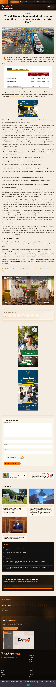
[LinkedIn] (19, 316)
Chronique (3, 676)
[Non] (54, 683)
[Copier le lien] (37, 316)
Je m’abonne (28, 588)
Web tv (3, 672)
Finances (31, 657)
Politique (31, 661)
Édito (2, 670)
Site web (6, 449)
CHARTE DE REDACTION (7, 605)
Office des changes (15, 96)
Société (31, 664)
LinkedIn (31, 674)
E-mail (6, 444)
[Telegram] (28, 316)
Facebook (31, 670)
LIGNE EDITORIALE (6, 608)
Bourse (30, 659)
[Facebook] (5, 316)
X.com (30, 679)
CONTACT (4, 602)
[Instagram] (10, 316)
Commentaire (7, 422)
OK (28, 685)
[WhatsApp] (23, 316)
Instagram (31, 672)
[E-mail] (32, 316)
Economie (28, 13)
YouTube (31, 676)
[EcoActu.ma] (7, 7)
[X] (14, 316)
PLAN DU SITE (5, 610)
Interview (3, 674)
